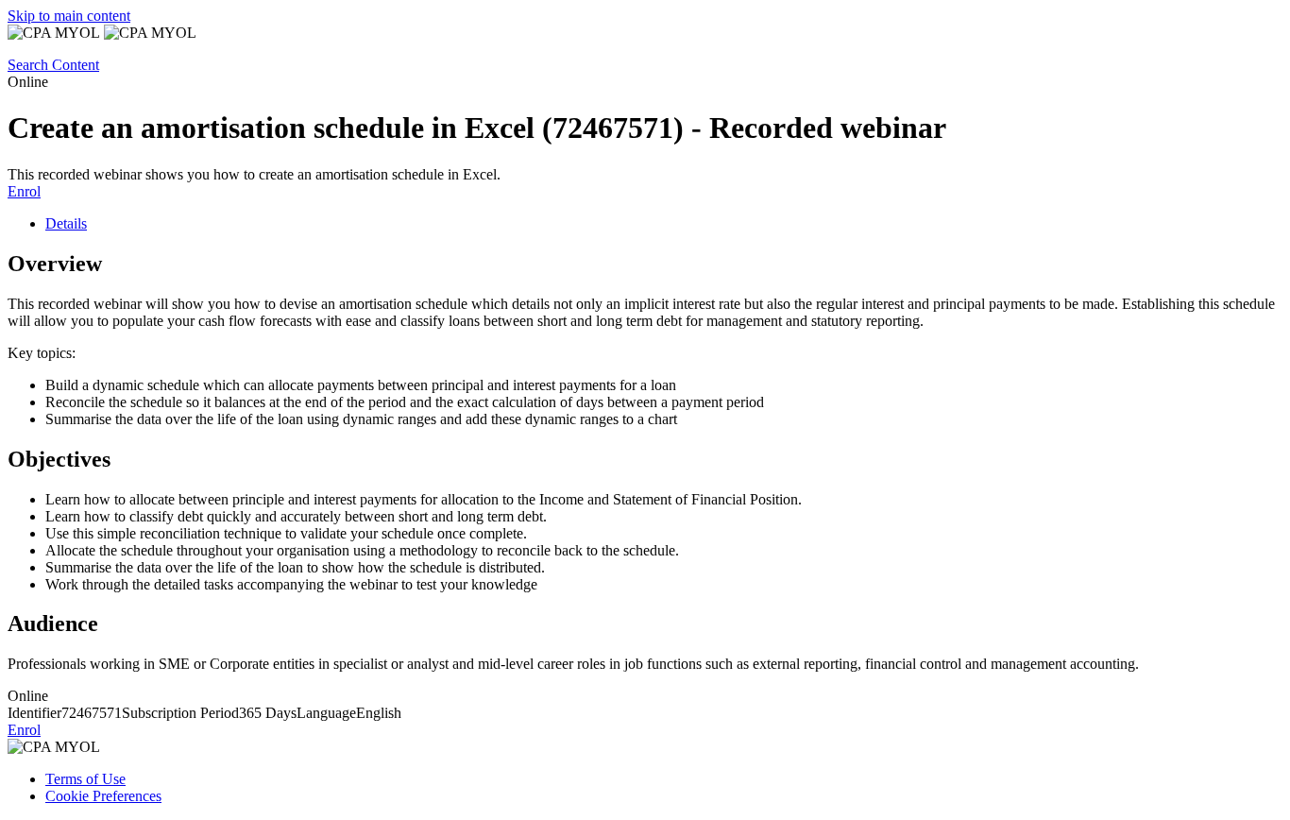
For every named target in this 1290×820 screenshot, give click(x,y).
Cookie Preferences (103, 796)
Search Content (53, 65)
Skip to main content (69, 16)
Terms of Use (85, 779)
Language (326, 713)
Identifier (34, 713)
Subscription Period (180, 713)
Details (66, 223)
